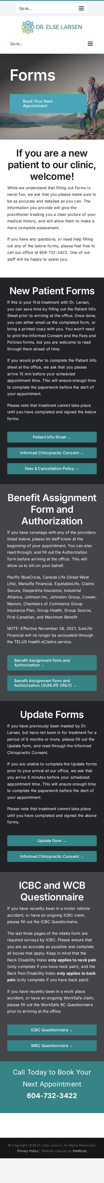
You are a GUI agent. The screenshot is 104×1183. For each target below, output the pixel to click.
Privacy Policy (27, 1151)
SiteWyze (80, 1151)
